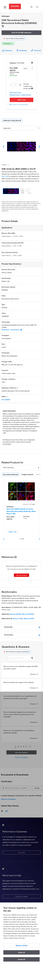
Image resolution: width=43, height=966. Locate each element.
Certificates (23, 50)
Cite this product (21, 575)
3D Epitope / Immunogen (10, 330)
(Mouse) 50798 (29, 618)
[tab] (21, 627)
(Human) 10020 (18, 618)
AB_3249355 (6, 400)
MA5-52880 (5, 176)
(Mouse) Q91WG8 (28, 614)
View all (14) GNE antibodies (21, 33)
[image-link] (21, 146)
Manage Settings (21, 945)
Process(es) (8, 635)
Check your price (15, 92)
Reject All (21, 952)
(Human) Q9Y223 (15, 614)
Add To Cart (21, 100)
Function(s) (8, 627)
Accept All (21, 959)
